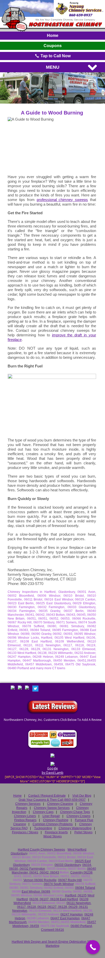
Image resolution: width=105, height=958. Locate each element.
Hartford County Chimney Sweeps (41, 849)
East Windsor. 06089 (36, 891)
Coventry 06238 (81, 872)
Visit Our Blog (81, 795)
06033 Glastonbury (68, 865)
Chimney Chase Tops (75, 812)
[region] (52, 88)
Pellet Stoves (83, 832)
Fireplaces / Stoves (25, 832)
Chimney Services (28, 804)
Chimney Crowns (78, 816)
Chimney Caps (43, 812)
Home (52, 35)
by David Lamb (52, 772)
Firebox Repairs (25, 820)
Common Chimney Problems (53, 824)
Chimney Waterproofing (75, 828)
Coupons (53, 46)
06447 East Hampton (65, 918)
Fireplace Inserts (56, 832)
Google (52, 768)
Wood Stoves (52, 836)
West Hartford (77, 849)
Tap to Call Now (55, 56)
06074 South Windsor (59, 884)
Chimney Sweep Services (52, 808)
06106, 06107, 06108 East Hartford (53, 899)
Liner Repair (51, 816)
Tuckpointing (43, 828)
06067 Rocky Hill (70, 880)
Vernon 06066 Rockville (40, 880)
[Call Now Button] (93, 947)
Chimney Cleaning (60, 804)
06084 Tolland (85, 888)
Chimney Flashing (55, 820)
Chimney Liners (25, 816)
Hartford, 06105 (76, 895)
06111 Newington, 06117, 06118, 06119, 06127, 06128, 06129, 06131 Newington (51, 906)
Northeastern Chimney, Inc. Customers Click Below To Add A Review (52, 720)
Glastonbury (19, 853)
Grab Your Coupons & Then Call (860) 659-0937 (52, 800)
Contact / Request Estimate (47, 795)
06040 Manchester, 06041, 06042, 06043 (54, 870)
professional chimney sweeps (62, 199)
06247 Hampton (71, 914)
